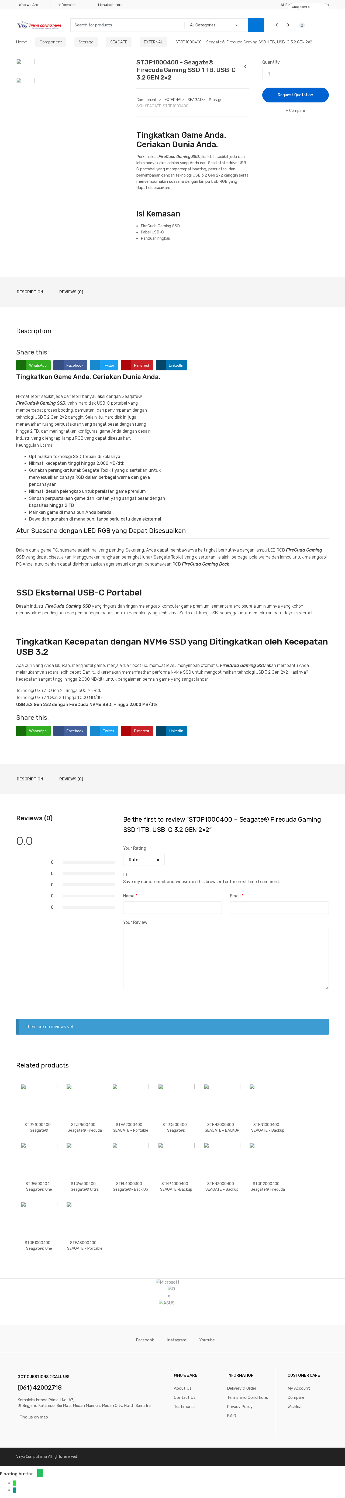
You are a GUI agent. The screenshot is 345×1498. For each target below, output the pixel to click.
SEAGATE (118, 42)
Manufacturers (110, 5)
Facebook (145, 1340)
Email (236, 895)
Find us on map (33, 1417)
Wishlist (295, 1406)
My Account (299, 1388)
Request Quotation (295, 94)
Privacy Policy (240, 1406)
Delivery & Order (241, 1388)
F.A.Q (231, 1415)
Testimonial (184, 1406)
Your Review (135, 922)
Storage (86, 42)
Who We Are (28, 5)
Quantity (271, 62)
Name (130, 895)
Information (68, 5)
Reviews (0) (71, 292)
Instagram (176, 1340)
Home (21, 42)
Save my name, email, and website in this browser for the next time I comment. (201, 881)
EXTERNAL (153, 42)
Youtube (207, 1340)
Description (30, 292)
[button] (40, 1473)
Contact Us (185, 1397)
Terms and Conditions (247, 1397)
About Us (183, 1388)
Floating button (17, 1473)
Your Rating (134, 848)
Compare (297, 110)
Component (51, 42)
